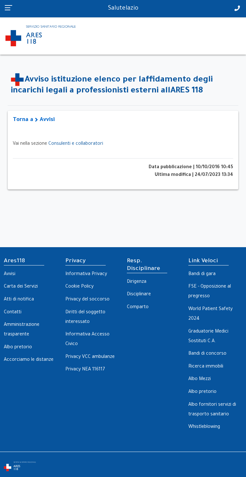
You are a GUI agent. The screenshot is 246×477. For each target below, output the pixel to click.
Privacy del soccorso (87, 299)
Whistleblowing (204, 427)
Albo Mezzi (199, 379)
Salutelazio (123, 8)
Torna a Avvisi (34, 120)
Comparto (138, 307)
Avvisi (9, 274)
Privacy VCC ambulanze (90, 357)
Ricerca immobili (205, 366)
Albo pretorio (18, 347)
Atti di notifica (19, 299)
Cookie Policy (79, 287)
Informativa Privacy (86, 274)
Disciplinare (139, 294)
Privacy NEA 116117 (85, 369)
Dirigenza (136, 282)
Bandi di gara (202, 274)
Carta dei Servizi (21, 287)
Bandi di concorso (207, 354)
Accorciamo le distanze (28, 360)
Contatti (12, 312)
